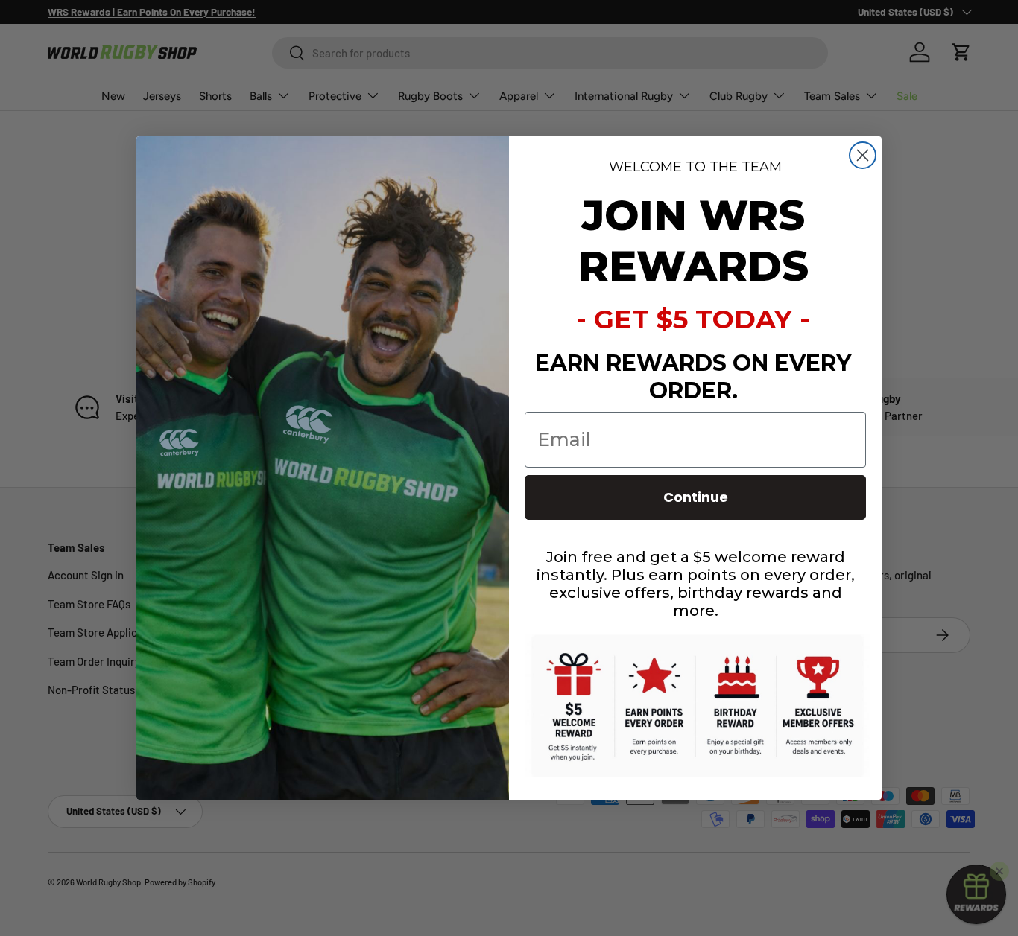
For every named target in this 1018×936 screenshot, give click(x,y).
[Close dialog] (863, 155)
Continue (695, 497)
